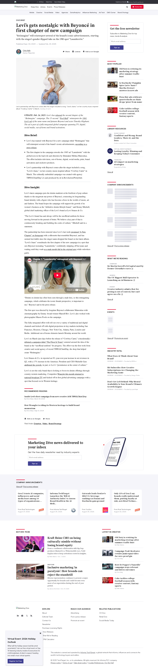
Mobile (32, 12)
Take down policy (80, 663)
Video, (45, 423)
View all (110, 172)
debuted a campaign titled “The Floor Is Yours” (43, 342)
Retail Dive (49, 2)
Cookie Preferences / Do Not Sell (101, 663)
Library (43, 7)
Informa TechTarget (87, 652)
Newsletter (46, 624)
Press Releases (59, 7)
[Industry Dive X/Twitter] (27, 615)
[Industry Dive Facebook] (22, 615)
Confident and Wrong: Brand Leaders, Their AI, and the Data (128, 138)
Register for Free (15, 661)
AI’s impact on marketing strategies (126, 163)
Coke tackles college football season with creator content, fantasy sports (129, 112)
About (44, 613)
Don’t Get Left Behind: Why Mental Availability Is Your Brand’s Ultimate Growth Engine (124, 384)
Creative (39, 12)
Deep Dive (35, 7)
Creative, (38, 423)
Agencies (65, 12)
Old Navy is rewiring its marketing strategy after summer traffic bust (130, 73)
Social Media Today (59, 2)
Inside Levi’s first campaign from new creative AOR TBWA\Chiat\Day (55, 396)
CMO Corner (111, 12)
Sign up (117, 47)
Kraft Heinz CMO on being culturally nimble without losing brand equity (64, 541)
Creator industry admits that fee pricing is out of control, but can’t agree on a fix (123, 291)
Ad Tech (102, 12)
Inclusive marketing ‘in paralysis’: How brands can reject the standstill (65, 571)
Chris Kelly (27, 50)
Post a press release (121, 246)
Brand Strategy (123, 12)
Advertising (75, 613)
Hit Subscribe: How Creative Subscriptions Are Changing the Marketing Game (122, 370)
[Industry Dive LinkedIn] (18, 615)
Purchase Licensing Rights (52, 628)
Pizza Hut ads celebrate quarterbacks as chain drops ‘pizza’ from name (130, 99)
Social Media (48, 12)
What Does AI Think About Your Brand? (122, 357)
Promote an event (121, 338)
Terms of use (67, 663)
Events (49, 7)
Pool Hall (64, 118)
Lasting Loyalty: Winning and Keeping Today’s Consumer (128, 152)
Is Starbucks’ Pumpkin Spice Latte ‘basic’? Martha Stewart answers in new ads (130, 87)
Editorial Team (47, 617)
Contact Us (46, 620)
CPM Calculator (48, 639)
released (58, 115)
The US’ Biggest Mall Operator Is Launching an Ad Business (123, 278)
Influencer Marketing (90, 12)
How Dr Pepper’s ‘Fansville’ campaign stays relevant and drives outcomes (127, 567)
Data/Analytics (75, 12)
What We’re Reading (50, 635)
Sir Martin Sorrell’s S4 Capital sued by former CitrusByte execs (125, 267)
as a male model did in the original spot (60, 249)
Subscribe (138, 7)
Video (57, 12)
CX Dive (41, 2)
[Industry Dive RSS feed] (31, 615)
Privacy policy (56, 663)
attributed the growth (32, 365)
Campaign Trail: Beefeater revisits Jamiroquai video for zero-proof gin (127, 553)
